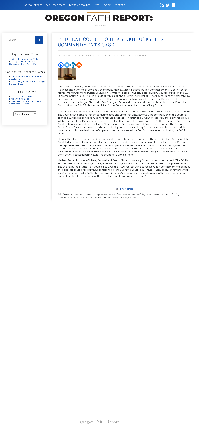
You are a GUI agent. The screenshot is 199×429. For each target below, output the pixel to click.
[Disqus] (124, 242)
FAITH (97, 5)
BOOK (107, 5)
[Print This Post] (117, 189)
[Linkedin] (73, 65)
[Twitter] (67, 65)
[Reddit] (79, 65)
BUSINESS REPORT (55, 5)
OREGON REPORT (33, 5)
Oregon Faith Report (99, 422)
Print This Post (126, 189)
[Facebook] (61, 65)
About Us (120, 5)
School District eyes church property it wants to (24, 97)
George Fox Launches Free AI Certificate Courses (25, 102)
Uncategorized (90, 55)
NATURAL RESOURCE (79, 5)
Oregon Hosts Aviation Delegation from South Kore (23, 62)
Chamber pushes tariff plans (26, 59)
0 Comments (141, 55)
